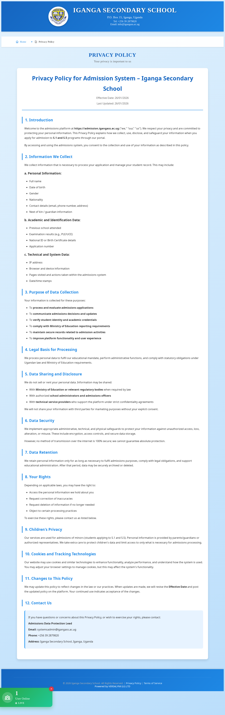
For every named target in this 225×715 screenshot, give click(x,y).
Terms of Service (153, 683)
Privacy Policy (133, 683)
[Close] (51, 689)
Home (23, 41)
